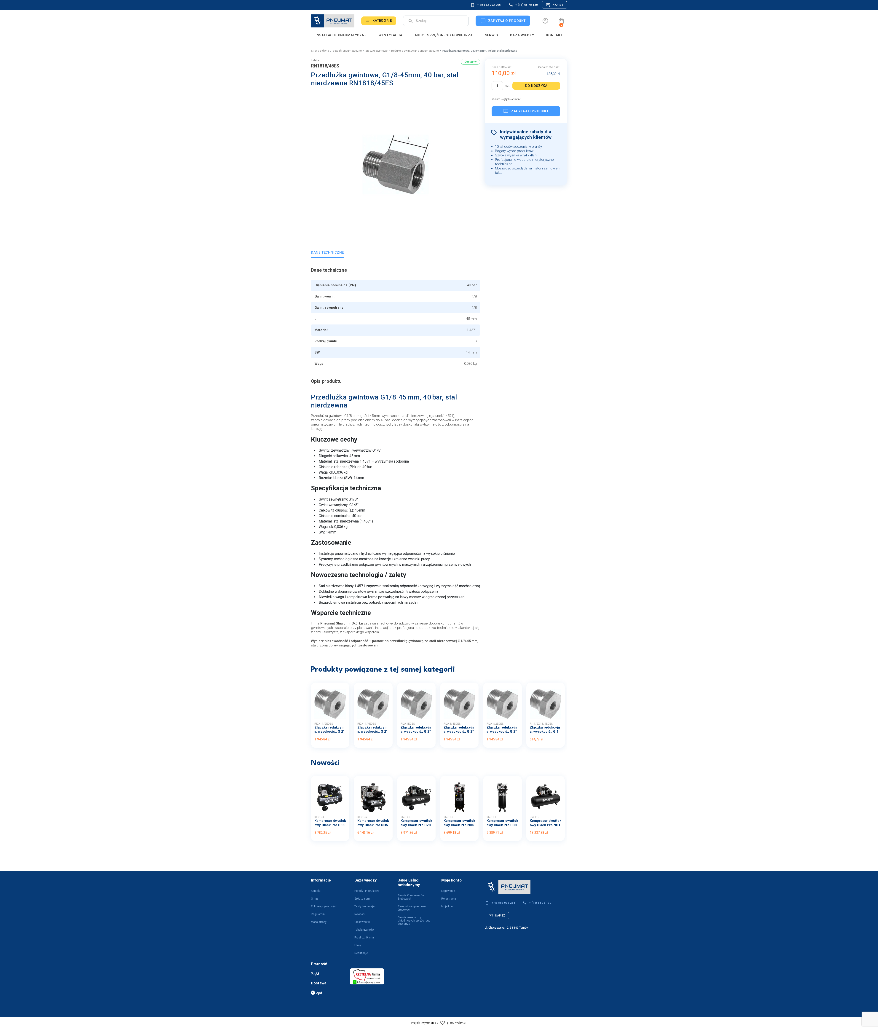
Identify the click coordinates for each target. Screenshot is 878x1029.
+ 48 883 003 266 (489, 4)
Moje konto (448, 906)
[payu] (328, 973)
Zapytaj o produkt (530, 111)
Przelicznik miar (364, 937)
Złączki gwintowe (376, 50)
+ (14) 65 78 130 (526, 4)
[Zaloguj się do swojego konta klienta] (545, 21)
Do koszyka (536, 86)
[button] (561, 21)
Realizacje (361, 953)
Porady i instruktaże (366, 890)
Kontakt (316, 890)
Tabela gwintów (364, 929)
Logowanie (448, 890)
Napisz (558, 4)
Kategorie (382, 21)
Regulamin (318, 914)
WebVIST (461, 1022)
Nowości (359, 914)
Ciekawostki (362, 922)
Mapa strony (319, 922)
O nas (315, 898)
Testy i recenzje (364, 906)
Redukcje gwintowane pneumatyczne (415, 50)
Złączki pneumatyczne (347, 50)
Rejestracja (448, 898)
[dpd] (328, 992)
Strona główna (320, 50)
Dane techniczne (327, 252)
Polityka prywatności (324, 906)
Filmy (357, 945)
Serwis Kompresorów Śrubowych (411, 897)
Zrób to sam (362, 898)
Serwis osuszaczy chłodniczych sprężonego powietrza (414, 920)
